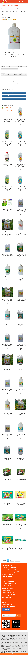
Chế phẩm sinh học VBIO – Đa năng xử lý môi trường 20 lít (7, 346)
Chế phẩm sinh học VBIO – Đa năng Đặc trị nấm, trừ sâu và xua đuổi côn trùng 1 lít (20, 233)
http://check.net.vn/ (15, 63)
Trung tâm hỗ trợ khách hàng (9, 583)
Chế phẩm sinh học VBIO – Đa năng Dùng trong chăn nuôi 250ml (7, 120)
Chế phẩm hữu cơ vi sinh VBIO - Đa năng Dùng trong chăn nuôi (21, 503)
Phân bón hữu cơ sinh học (7, 209)
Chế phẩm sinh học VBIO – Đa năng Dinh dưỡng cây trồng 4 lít (20, 255)
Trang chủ (3, 5)
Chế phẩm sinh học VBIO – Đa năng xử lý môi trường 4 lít (21, 323)
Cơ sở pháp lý (6, 95)
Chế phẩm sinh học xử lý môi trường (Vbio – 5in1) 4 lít (7, 548)
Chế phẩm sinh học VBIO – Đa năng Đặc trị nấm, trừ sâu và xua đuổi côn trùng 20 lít (20, 211)
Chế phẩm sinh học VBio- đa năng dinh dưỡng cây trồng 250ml (7, 143)
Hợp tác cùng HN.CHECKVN (9, 595)
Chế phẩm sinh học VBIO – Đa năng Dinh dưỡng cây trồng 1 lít (7, 278)
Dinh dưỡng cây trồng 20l (7, 524)
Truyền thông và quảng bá (8, 98)
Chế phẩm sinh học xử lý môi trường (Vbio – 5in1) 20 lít (21, 526)
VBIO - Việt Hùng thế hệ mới (7, 165)
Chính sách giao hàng (7, 588)
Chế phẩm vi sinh (15, 5)
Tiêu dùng (8, 5)
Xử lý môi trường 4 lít (7, 479)
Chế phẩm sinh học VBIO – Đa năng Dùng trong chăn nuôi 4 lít (7, 300)
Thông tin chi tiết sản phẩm (8, 92)
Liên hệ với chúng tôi (7, 574)
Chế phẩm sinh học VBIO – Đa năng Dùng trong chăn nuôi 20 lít (21, 300)
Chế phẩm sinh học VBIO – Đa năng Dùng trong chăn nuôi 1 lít (21, 278)
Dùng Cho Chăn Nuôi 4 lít (21, 479)
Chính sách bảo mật (7, 604)
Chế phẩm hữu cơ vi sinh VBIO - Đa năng (7, 502)
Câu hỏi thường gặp (7, 597)
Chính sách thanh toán (8, 586)
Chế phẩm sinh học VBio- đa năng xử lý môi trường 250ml (21, 143)
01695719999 (18, 648)
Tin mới (21, 1)
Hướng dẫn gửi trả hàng (8, 592)
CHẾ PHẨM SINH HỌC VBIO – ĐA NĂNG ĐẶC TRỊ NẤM (16, 66)
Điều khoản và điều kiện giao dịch (10, 572)
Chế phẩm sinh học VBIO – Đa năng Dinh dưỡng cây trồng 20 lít (7, 255)
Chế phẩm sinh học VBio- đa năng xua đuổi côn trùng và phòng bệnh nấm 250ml (20, 121)
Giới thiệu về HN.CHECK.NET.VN (10, 567)
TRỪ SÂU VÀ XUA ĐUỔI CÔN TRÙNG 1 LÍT (9, 69)
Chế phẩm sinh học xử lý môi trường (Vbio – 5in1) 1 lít (20, 548)
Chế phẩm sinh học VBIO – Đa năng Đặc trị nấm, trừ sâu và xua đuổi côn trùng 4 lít (7, 233)
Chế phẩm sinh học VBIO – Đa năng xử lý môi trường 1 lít (7, 323)
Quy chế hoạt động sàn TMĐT (9, 570)
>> (18, 560)
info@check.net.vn (7, 649)
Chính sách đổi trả (6, 590)
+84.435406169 (8, 648)
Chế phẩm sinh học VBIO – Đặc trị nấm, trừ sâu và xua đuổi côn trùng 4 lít (7, 368)
